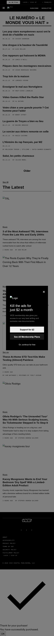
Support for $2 (27, 329)
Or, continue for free (27, 344)
